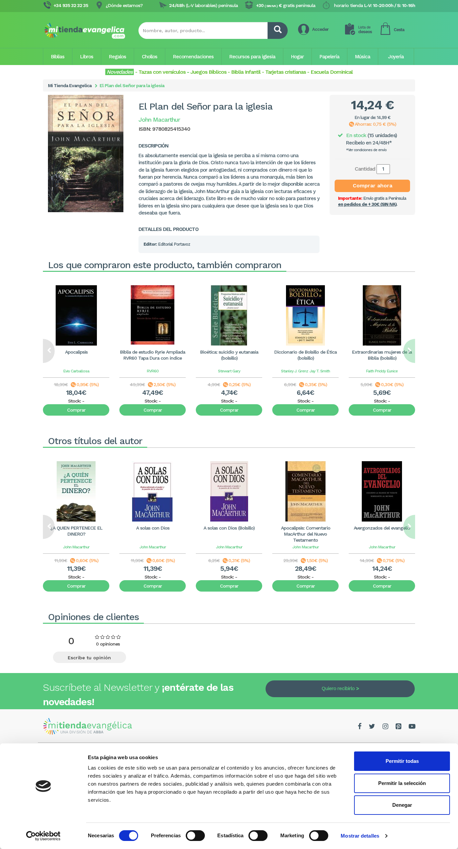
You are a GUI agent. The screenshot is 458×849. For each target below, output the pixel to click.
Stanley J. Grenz (294, 371)
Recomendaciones (193, 57)
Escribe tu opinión (89, 657)
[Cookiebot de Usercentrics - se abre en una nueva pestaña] (43, 836)
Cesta (399, 29)
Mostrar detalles (360, 836)
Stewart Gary (229, 371)
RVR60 (153, 371)
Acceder (320, 29)
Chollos (149, 57)
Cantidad (365, 169)
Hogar (297, 57)
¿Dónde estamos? (124, 5)
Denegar (402, 805)
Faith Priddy (376, 371)
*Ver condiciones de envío (366, 150)
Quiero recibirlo (338, 688)
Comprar (76, 410)
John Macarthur (76, 547)
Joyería (396, 57)
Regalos (117, 57)
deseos (365, 29)
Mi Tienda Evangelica (70, 85)
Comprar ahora (372, 185)
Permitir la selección (402, 783)
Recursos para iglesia (252, 57)
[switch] (195, 835)
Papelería (329, 57)
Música (362, 57)
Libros (86, 57)
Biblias (57, 57)
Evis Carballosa (76, 371)
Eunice (392, 371)
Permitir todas (402, 761)
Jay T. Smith (319, 371)
